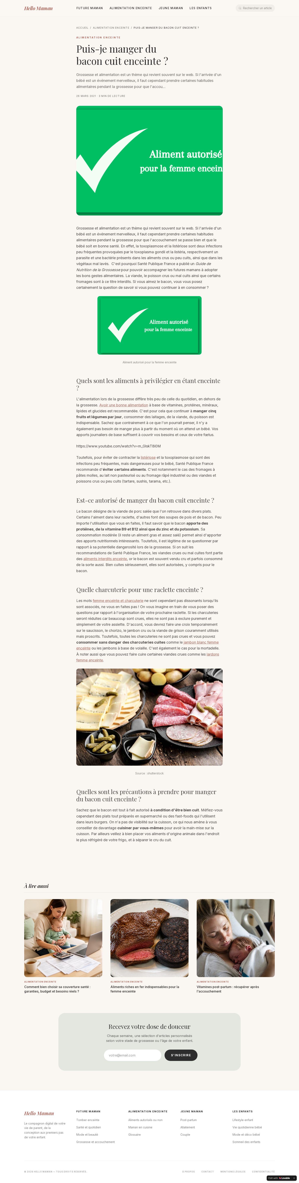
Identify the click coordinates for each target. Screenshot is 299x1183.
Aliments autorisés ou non (145, 1120)
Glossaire (134, 1134)
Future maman (89, 8)
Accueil (82, 27)
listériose (148, 457)
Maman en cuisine (140, 1127)
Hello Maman (38, 8)
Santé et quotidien (88, 1127)
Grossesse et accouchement (95, 1142)
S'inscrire (181, 1055)
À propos (188, 1171)
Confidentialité (263, 1171)
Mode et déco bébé (246, 1134)
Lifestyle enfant (242, 1120)
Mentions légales (233, 1171)
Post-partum (188, 1120)
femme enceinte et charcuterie (118, 601)
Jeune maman (171, 8)
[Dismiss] (294, 1178)
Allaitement (187, 1127)
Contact (207, 1171)
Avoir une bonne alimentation (123, 405)
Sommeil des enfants (246, 1142)
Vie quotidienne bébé (247, 1127)
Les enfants (201, 8)
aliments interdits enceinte (105, 559)
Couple (185, 1134)
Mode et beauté (87, 1134)
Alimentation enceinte (131, 8)
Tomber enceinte (87, 1120)
